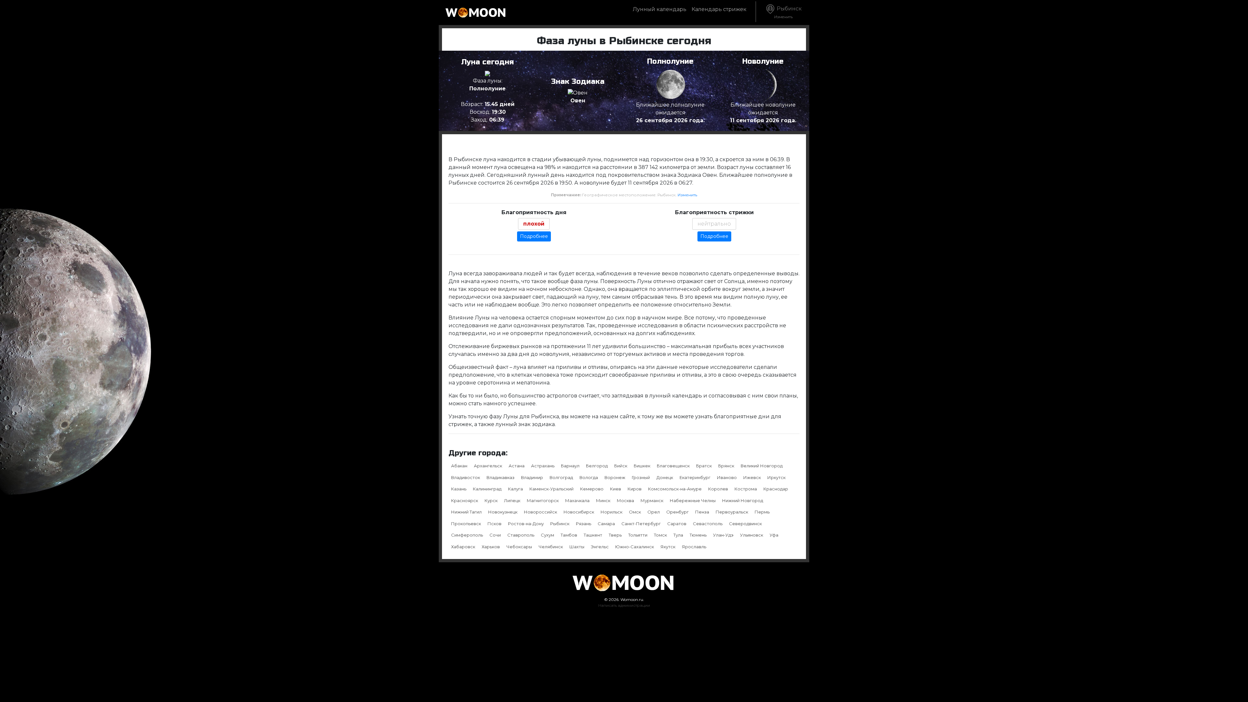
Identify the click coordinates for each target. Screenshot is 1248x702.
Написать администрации (624, 605)
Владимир (532, 477)
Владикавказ (500, 477)
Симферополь (467, 535)
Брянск (726, 465)
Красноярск (464, 500)
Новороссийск (540, 511)
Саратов (676, 523)
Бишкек (642, 465)
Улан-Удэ (723, 535)
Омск (635, 511)
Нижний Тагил (466, 511)
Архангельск (488, 465)
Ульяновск (751, 535)
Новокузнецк (502, 511)
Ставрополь (520, 535)
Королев (718, 488)
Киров (635, 488)
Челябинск (551, 546)
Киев (615, 488)
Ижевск (752, 477)
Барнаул (570, 465)
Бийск (620, 465)
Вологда (588, 477)
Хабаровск (463, 546)
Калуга (515, 488)
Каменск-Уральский (551, 488)
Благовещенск (673, 465)
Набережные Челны (693, 500)
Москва (625, 500)
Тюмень (698, 535)
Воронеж (614, 477)
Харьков (491, 546)
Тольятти (637, 535)
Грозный (641, 477)
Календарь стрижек (719, 9)
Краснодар (775, 488)
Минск (603, 500)
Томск (660, 535)
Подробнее (534, 236)
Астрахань (542, 465)
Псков (494, 523)
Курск (491, 500)
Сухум (547, 535)
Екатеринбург (695, 477)
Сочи (495, 535)
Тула (678, 535)
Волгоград (561, 477)
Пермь (762, 511)
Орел (653, 511)
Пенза (702, 511)
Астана (517, 465)
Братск (704, 465)
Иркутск (776, 477)
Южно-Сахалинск (634, 546)
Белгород (597, 465)
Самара (606, 523)
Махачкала (577, 500)
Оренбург (677, 511)
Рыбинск (788, 12)
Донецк (664, 477)
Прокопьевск (466, 523)
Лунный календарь (659, 9)
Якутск (667, 546)
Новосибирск (579, 511)
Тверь (615, 535)
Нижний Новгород (742, 500)
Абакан (459, 465)
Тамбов (569, 535)
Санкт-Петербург (641, 523)
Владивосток (465, 477)
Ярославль (694, 546)
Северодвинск (745, 523)
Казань (458, 488)
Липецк (512, 500)
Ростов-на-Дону (526, 523)
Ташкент (593, 535)
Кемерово (592, 488)
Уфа (774, 535)
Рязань (583, 523)
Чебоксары (519, 546)
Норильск (611, 511)
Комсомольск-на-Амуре (675, 488)
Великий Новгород (762, 465)
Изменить (687, 194)
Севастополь (707, 523)
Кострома (745, 488)
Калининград (487, 488)
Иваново (727, 477)
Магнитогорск (543, 500)
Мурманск (652, 500)
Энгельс (600, 546)
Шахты (576, 546)
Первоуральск (732, 511)
